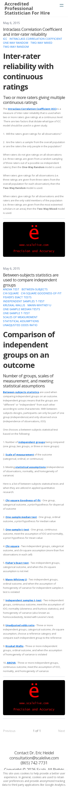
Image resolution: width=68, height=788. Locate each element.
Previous (9, 731)
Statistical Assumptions (21, 321)
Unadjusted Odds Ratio (20, 325)
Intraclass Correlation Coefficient (35, 38)
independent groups (31, 442)
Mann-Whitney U (39, 305)
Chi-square (11, 293)
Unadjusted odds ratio (20, 625)
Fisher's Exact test (17, 563)
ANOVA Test (11, 289)
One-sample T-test (16, 313)
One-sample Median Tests (21, 309)
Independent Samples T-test (24, 301)
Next (61, 731)
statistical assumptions (30, 467)
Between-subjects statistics (21, 392)
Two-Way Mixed (41, 42)
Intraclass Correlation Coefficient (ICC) (32, 109)
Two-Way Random (16, 46)
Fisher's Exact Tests (17, 297)
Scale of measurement (19, 454)
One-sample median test (21, 517)
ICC (5, 38)
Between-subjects (35, 289)
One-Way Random (15, 42)
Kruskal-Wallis (14, 305)
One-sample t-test (17, 529)
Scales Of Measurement (20, 317)
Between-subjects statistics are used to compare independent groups (30, 280)
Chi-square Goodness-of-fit (41, 293)
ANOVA (11, 662)
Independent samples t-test (23, 600)
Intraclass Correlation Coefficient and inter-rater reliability (32, 31)
